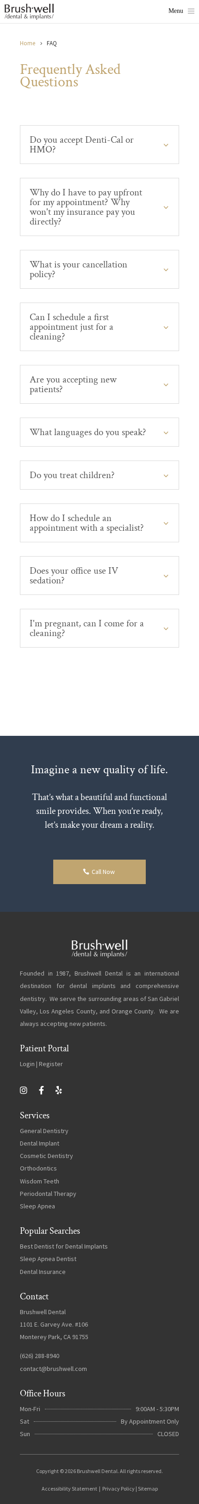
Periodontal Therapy (48, 1193)
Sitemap (148, 1488)
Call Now (103, 871)
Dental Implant (39, 1143)
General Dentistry (44, 1131)
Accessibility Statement (69, 1488)
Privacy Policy (118, 1488)
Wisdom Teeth (39, 1181)
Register (51, 1064)
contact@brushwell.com (53, 1369)
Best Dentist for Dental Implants (64, 1246)
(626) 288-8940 (39, 1356)
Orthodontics (38, 1168)
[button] (181, 11)
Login (27, 1064)
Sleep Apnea (37, 1206)
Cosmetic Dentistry (46, 1156)
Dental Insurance (43, 1271)
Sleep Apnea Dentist (48, 1259)
